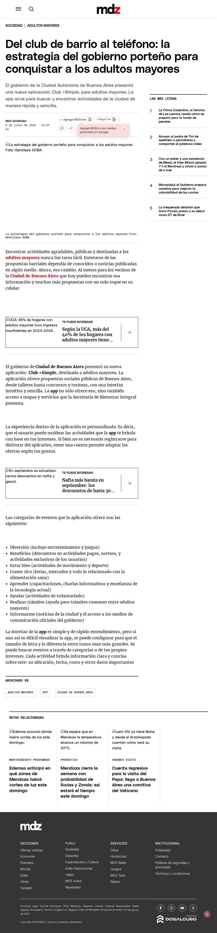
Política (70, 843)
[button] (18, 9)
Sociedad (14, 25)
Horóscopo (118, 856)
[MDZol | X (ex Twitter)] (193, 908)
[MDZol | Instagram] (171, 908)
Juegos (115, 869)
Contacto (161, 856)
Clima (114, 850)
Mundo (25, 869)
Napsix (115, 882)
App (45, 692)
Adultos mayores (20, 692)
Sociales (26, 888)
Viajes (69, 875)
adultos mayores (23, 257)
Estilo (24, 875)
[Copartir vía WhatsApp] (62, 128)
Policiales (27, 863)
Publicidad (162, 850)
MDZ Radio (118, 863)
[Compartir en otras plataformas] (71, 128)
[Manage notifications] (207, 914)
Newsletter (73, 887)
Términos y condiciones (172, 873)
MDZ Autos (73, 881)
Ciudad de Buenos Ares (75, 692)
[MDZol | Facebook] (160, 908)
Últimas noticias (31, 850)
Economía (27, 856)
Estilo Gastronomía (78, 868)
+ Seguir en (104, 119)
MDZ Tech (117, 875)
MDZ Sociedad (16, 121)
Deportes (72, 856)
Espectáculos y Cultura (82, 862)
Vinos (24, 882)
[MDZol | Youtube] (182, 908)
